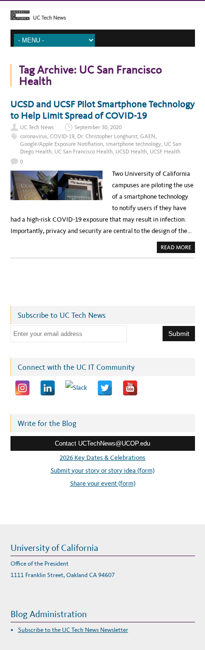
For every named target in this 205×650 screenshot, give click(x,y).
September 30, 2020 (98, 127)
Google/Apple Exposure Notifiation (61, 144)
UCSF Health (165, 151)
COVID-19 (62, 136)
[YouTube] (130, 388)
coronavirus (33, 136)
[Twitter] (105, 388)
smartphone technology (133, 144)
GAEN (147, 136)
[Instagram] (22, 388)
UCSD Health (131, 151)
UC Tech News (37, 127)
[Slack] (76, 388)
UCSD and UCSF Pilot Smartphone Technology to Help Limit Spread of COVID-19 (102, 109)
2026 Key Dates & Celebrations (102, 458)
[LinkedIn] (48, 388)
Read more (178, 248)
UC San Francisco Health (83, 151)
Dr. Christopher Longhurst (107, 136)
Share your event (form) (102, 483)
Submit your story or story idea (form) (102, 471)
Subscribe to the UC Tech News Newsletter (73, 629)
